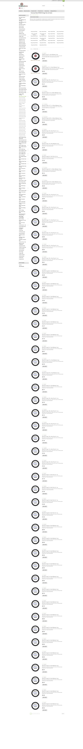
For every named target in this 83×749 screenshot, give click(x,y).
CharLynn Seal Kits (22, 29)
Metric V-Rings (21, 210)
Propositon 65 (21, 259)
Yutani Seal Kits (21, 256)
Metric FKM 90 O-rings (22, 150)
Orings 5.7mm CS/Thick (22, 133)
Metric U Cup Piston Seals (22, 197)
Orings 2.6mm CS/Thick (22, 115)
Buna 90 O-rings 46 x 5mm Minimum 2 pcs (50, 640)
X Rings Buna (21, 257)
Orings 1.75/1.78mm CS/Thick (22, 104)
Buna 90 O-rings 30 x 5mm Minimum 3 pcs (50, 703)
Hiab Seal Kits (21, 54)
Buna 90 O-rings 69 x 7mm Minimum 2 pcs (50, 296)
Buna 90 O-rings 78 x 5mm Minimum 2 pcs (50, 551)
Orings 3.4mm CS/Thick (22, 123)
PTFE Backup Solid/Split (21, 228)
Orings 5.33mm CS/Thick (22, 131)
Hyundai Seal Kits (22, 65)
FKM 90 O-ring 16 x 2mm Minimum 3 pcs (50, 54)
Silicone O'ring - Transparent (21, 244)
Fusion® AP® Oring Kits (22, 49)
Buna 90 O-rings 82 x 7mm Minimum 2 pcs (50, 283)
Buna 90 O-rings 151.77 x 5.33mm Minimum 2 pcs (51, 105)
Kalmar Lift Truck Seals (22, 69)
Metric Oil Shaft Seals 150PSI (22, 162)
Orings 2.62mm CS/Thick (22, 116)
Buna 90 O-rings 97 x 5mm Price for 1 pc (50, 474)
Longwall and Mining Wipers (22, 84)
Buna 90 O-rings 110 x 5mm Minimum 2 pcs (50, 143)
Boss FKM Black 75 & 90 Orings (22, 20)
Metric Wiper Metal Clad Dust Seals (22, 214)
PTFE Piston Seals (22, 231)
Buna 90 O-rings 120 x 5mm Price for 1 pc (50, 436)
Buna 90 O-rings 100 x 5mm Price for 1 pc (50, 80)
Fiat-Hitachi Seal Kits (22, 37)
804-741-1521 (55, 0)
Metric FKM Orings (22, 149)
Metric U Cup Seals (22, 201)
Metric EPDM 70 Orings (23, 141)
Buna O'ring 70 (21, 26)
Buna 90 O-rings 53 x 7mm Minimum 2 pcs (50, 321)
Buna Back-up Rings (22, 24)
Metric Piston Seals (22, 181)
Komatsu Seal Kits (22, 76)
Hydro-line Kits (21, 62)
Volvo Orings (21, 251)
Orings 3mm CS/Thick (22, 120)
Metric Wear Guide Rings (22, 212)
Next (62, 713)
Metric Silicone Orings (22, 190)
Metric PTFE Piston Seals (22, 186)
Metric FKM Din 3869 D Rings (22, 147)
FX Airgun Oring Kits (22, 50)
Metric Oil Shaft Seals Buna (22, 159)
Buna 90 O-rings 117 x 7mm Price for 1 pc (50, 220)
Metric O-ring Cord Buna (22, 169)
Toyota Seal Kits (21, 248)
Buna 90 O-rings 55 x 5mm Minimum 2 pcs (50, 614)
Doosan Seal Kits (22, 30)
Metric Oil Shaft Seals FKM (22, 164)
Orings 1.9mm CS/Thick (22, 108)
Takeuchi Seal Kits (22, 245)
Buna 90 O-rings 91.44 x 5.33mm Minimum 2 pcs (51, 181)
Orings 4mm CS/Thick (22, 127)
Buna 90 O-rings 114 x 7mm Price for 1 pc (50, 232)
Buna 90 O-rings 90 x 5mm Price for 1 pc (50, 500)
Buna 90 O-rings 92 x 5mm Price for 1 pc (50, 487)
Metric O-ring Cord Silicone (22, 176)
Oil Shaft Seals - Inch (22, 225)
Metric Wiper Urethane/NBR (21, 217)
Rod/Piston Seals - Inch (22, 235)
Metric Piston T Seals (22, 180)
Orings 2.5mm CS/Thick (22, 113)
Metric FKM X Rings (22, 152)
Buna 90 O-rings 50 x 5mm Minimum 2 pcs (50, 627)
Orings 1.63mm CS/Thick (21, 94)
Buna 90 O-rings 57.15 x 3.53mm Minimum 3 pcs (51, 92)
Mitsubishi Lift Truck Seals (22, 221)
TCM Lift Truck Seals (22, 247)
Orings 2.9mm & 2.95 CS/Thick (22, 118)
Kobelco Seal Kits (22, 72)
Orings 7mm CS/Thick (22, 134)
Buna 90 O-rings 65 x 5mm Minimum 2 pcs (50, 589)
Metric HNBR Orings (22, 153)
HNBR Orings (21, 57)
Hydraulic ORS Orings (22, 61)
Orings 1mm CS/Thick (22, 97)
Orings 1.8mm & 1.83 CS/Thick (22, 106)
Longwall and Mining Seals (22, 81)
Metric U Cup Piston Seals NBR (22, 195)
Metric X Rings (21, 218)
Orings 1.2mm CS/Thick (22, 99)
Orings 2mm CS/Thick (22, 109)
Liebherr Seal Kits (22, 79)
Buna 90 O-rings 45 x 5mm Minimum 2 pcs (50, 652)
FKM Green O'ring (22, 42)
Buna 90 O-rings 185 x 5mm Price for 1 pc (50, 398)
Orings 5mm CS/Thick (22, 130)
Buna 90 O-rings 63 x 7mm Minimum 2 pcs (50, 309)
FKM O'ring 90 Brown (22, 45)
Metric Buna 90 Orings (22, 96)
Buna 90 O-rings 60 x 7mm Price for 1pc (50, 156)
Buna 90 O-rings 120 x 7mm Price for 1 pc (50, 207)
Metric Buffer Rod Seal (23, 89)
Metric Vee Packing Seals (22, 208)
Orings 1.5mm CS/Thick (22, 100)
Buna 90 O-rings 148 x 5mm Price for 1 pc (50, 411)
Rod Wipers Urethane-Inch (22, 240)
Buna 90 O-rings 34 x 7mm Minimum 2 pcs (50, 385)
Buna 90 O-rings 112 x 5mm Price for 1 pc (50, 449)
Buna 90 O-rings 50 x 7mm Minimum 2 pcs (50, 334)
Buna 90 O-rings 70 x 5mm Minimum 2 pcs (50, 576)
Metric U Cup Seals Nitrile (22, 206)
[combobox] (21, 8)
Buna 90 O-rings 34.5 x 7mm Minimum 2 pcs (50, 372)
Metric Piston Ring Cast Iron (22, 178)
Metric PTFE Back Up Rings (22, 184)
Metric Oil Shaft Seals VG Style (22, 166)
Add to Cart (45, 60)
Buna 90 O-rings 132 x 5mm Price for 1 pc (50, 423)
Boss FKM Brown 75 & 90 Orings (22, 23)
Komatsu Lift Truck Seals (22, 74)
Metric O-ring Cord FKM (22, 174)
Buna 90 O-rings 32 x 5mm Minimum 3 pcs (50, 691)
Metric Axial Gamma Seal (22, 86)
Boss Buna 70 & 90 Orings (22, 18)
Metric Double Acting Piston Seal (22, 138)
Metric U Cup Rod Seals (22, 200)
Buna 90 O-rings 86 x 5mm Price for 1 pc (50, 512)
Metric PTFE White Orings (22, 189)
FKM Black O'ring (22, 39)
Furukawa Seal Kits (22, 46)
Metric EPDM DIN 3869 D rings (22, 143)
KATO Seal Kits (21, 71)
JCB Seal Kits (21, 67)
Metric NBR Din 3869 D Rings (22, 157)
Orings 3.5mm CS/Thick (22, 124)
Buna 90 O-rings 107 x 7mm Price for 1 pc (50, 245)
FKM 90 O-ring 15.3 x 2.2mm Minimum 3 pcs (50, 67)
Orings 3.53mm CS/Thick (22, 126)
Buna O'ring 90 (21, 27)
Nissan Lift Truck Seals (22, 223)
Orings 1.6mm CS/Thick (22, 102)
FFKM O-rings (21, 36)
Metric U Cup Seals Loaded (22, 203)
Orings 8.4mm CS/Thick (22, 136)
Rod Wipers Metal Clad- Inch (22, 238)
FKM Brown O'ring (22, 40)
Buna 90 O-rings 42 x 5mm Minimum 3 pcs (50, 665)
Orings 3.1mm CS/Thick (22, 121)
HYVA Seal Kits (21, 64)
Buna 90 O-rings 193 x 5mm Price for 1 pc (50, 130)
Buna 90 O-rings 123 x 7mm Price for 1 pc (50, 194)
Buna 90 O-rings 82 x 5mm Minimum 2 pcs (50, 525)
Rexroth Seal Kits (22, 233)
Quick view (35, 61)
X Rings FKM (21, 253)
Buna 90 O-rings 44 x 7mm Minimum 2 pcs (50, 347)
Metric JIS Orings (22, 155)
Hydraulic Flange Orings (21, 59)
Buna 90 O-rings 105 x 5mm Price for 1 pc (50, 462)
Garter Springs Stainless (21, 53)
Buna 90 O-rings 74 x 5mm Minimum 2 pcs (50, 563)
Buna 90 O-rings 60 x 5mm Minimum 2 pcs (50, 602)
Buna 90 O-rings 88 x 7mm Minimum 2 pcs (50, 271)
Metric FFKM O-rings (22, 145)
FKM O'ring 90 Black (22, 43)
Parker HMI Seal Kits (22, 226)
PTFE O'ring (21, 230)
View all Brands (21, 266)
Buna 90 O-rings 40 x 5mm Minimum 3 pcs (50, 678)
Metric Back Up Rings (22, 88)
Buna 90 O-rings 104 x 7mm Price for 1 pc (50, 258)
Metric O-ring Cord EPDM (22, 171)
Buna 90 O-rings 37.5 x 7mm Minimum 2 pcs (50, 360)
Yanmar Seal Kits (22, 254)
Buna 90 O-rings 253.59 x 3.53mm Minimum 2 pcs (51, 118)
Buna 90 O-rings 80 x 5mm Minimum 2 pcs (50, 538)
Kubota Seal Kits (21, 77)
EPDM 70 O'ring (21, 33)
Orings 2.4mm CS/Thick (22, 112)
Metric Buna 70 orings (22, 92)
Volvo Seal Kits (21, 250)
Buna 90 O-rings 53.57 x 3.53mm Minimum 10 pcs (51, 169)
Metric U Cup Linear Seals (22, 192)
